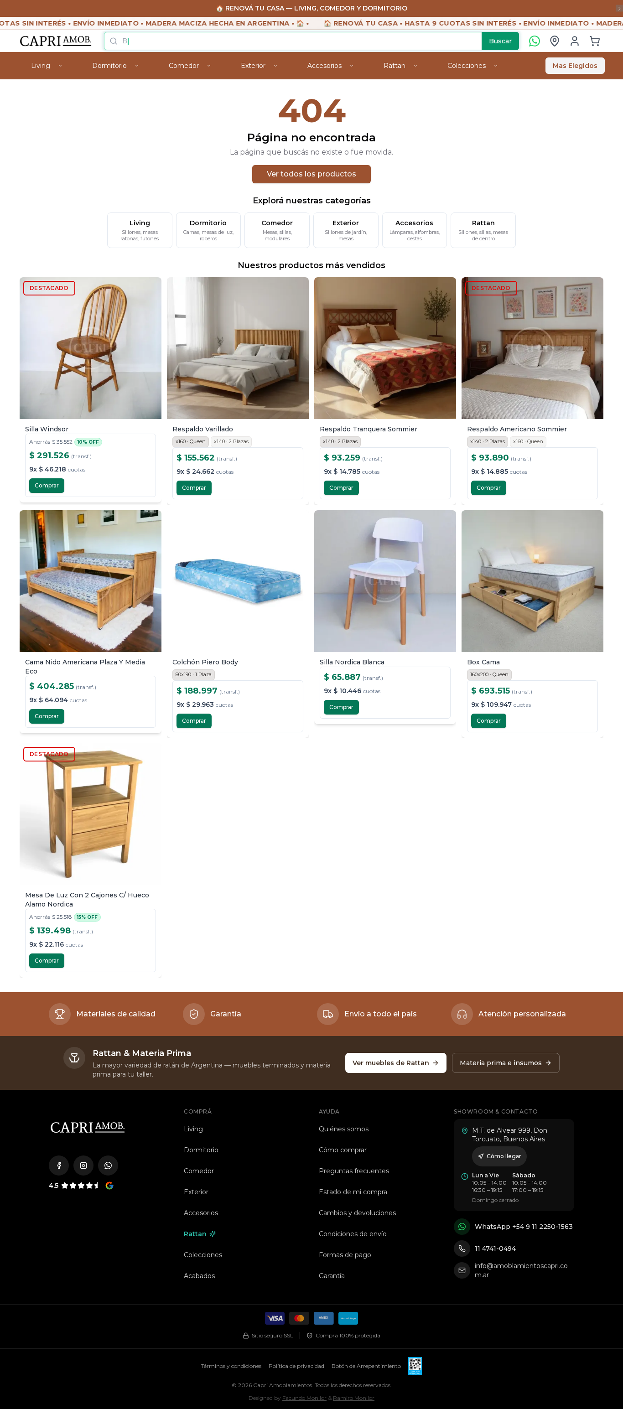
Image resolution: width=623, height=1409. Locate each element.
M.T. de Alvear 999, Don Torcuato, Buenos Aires (509, 1134)
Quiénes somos (344, 1129)
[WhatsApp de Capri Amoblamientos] (108, 1165)
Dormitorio (201, 1150)
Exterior (196, 1192)
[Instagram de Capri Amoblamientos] (83, 1165)
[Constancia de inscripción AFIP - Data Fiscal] (414, 1366)
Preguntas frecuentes (354, 1171)
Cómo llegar (504, 1156)
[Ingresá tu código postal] (555, 41)
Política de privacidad (296, 1365)
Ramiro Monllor (353, 1397)
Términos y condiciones (231, 1365)
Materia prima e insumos (501, 1063)
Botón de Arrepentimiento (366, 1365)
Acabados (199, 1276)
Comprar (47, 485)
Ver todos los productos (311, 174)
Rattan (195, 1234)
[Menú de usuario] (575, 41)
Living (193, 1129)
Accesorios (201, 1213)
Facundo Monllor (304, 1397)
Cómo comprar (343, 1150)
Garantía (332, 1276)
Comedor (199, 1171)
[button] (594, 41)
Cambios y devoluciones (357, 1213)
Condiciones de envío (353, 1234)
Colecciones (203, 1255)
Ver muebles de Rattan (391, 1063)
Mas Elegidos (575, 66)
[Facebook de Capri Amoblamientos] (59, 1165)
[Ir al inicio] (87, 1127)
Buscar (500, 41)
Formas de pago (345, 1255)
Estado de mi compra (353, 1192)
